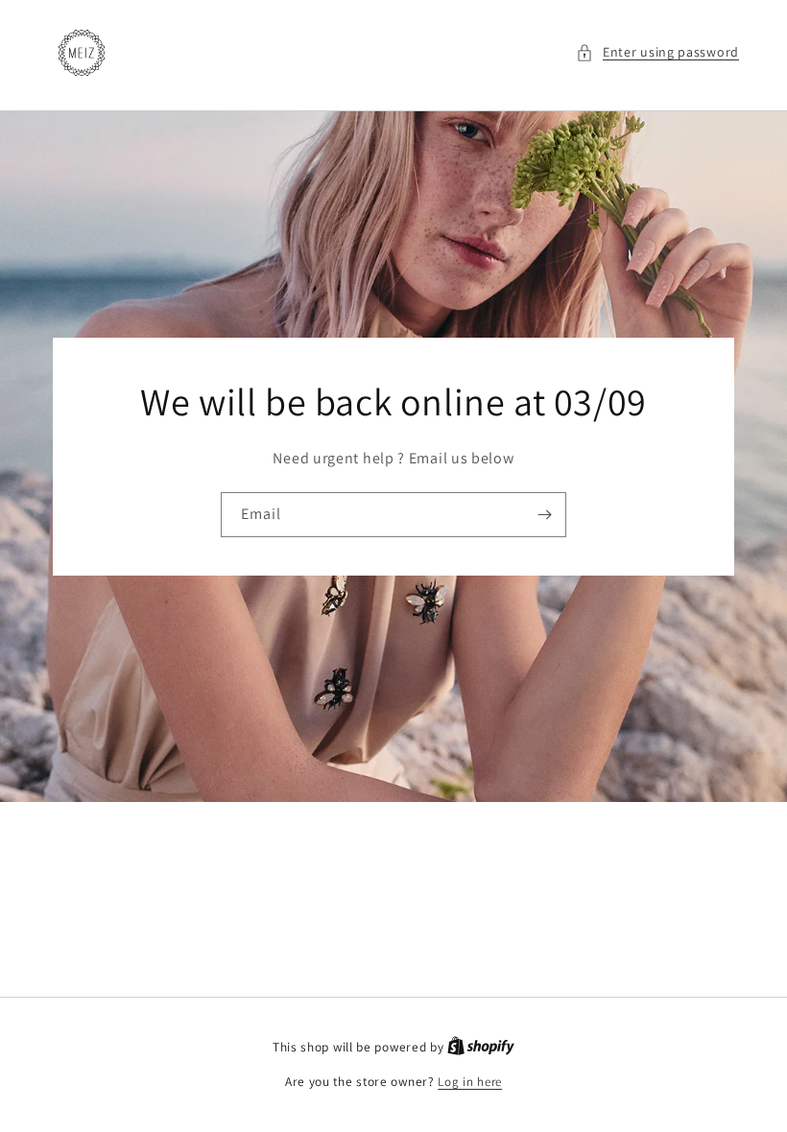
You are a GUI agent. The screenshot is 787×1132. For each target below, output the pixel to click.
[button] (657, 52)
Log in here (470, 1081)
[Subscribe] (544, 514)
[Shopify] (480, 1047)
